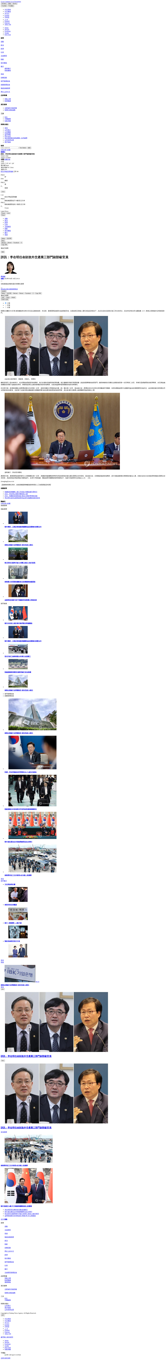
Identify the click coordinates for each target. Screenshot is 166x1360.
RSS (6, 117)
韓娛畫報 (8, 70)
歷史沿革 (8, 136)
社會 (2, 52)
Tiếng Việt (8, 1334)
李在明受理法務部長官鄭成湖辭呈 (16, 1210)
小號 (8, 303)
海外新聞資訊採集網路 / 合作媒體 (16, 138)
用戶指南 (8, 142)
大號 (8, 307)
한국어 (7, 1323)
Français (7, 1332)
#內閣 (8, 150)
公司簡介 (8, 130)
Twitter (7, 33)
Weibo (7, 28)
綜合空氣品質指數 (7, 171)
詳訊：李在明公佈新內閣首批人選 (16, 494)
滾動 (2, 41)
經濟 (2, 49)
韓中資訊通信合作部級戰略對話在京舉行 (18, 1212)
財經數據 (8, 101)
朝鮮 (2, 59)
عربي (6, 1328)
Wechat (7, 29)
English (7, 1325)
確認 (3, 252)
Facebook (8, 31)
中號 (8, 305)
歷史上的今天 (5, 92)
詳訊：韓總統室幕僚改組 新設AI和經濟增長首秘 (21, 496)
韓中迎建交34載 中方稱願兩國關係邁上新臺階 (16, 1206)
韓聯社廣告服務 (10, 110)
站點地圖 (8, 121)
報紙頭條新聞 (5, 88)
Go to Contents (5, 1)
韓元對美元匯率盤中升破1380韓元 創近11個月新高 (22, 1214)
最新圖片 (8, 68)
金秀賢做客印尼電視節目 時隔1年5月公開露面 (20, 1216)
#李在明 (3, 150)
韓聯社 (3, 152)
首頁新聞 (4, 1132)
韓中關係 (4, 63)
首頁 (6, 128)
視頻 (2, 74)
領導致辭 (8, 134)
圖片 (2, 66)
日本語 (7, 1326)
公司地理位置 (9, 140)
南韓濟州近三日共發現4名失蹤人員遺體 (14, 1165)
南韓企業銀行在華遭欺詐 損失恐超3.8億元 (15, 985)
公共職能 (8, 132)
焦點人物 (8, 99)
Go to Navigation (15, 1)
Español (7, 1330)
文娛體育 (4, 56)
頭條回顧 (4, 77)
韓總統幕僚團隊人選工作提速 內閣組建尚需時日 (21, 492)
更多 (2, 879)
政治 (2, 45)
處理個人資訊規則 (7, 1337)
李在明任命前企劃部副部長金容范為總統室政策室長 (22, 498)
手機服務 (8, 119)
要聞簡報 (8, 1282)
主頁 (2, 1219)
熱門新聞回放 (5, 81)
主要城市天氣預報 (11, 108)
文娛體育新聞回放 (11, 1272)
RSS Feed (8, 34)
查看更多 (7, 159)
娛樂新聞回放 (5, 84)
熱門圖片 (4, 881)
